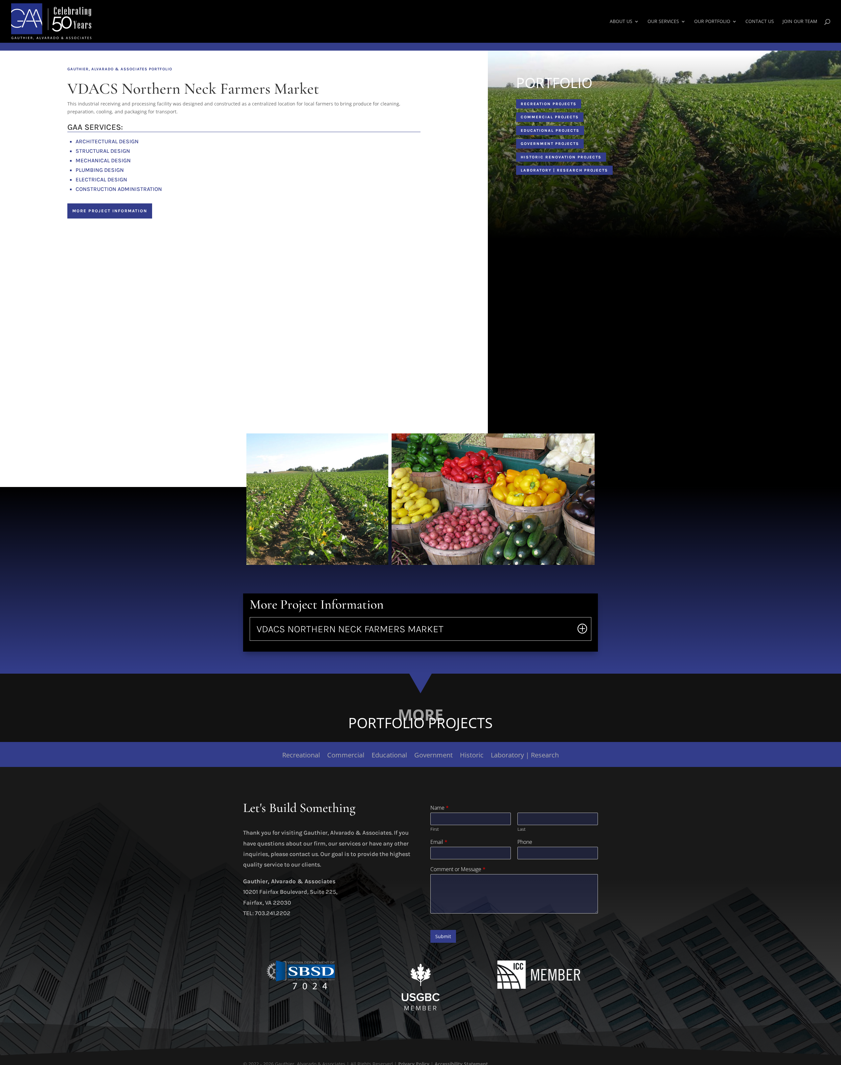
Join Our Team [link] (800, 21)
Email (438, 842)
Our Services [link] (663, 21)
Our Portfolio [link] (712, 21)
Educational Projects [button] (550, 130)
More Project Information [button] (109, 210)
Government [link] (433, 756)
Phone (524, 842)
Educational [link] (389, 756)
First (434, 829)
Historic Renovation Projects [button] (561, 157)
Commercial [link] (345, 756)
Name (439, 807)
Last (521, 829)
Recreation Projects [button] (549, 104)
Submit (443, 936)
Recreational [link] (301, 756)
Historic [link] (472, 756)
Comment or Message (458, 869)
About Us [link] (621, 21)
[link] (51, 21)
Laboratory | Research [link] (525, 756)
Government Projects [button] (550, 143)
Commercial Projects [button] (550, 117)
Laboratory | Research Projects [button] (564, 170)
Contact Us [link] (759, 21)
